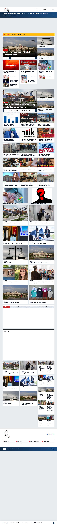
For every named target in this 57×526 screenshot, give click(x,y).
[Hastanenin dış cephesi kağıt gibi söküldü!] (11, 148)
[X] (49, 434)
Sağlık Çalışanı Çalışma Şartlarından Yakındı (9, 140)
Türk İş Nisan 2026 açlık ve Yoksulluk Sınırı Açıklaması (45, 140)
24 (34, 58)
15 (22, 58)
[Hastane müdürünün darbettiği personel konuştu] (41, 212)
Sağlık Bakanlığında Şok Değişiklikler (18, 34)
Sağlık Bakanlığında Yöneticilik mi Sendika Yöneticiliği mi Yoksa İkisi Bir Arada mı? (45, 184)
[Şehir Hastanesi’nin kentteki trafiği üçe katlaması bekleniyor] (15, 212)
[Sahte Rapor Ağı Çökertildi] (28, 162)
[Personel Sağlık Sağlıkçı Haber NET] (7, 9)
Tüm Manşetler (46, 441)
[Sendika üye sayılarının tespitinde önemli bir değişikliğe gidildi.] (45, 148)
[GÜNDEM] (53, 331)
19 (27, 58)
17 (24, 58)
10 (15, 58)
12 (18, 58)
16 (23, 58)
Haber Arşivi (19, 444)
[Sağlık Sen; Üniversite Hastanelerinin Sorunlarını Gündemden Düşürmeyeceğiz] (28, 148)
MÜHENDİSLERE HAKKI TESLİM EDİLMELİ (38, 243)
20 (29, 58)
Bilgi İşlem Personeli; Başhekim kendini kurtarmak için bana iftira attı (10, 184)
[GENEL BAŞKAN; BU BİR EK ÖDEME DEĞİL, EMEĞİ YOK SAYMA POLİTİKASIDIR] (28, 118)
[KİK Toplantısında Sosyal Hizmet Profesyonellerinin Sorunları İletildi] (11, 162)
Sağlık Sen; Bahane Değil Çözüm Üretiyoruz (12, 243)
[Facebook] (47, 434)
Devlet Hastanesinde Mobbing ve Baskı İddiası (44, 125)
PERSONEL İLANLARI (7, 16)
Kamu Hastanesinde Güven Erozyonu (11, 302)
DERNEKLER (15, 16)
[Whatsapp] (53, 434)
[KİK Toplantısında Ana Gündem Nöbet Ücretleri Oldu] (28, 177)
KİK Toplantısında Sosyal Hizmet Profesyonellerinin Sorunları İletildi (10, 170)
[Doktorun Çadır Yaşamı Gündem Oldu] (15, 272)
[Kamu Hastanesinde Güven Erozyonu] (15, 292)
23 (33, 58)
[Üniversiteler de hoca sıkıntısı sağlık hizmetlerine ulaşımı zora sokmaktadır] (41, 272)
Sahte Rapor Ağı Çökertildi (28, 169)
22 (31, 58)
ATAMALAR (26, 13)
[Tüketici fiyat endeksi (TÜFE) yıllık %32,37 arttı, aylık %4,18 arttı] (28, 133)
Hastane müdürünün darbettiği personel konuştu (40, 222)
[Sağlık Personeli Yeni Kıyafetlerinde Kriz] (41, 292)
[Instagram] (51, 434)
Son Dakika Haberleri (7, 444)
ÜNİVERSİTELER (38, 13)
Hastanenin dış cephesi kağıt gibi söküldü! (11, 155)
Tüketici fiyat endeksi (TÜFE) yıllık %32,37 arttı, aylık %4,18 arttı (28, 140)
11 (16, 58)
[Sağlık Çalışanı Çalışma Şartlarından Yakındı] (11, 133)
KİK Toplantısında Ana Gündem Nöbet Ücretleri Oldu (27, 184)
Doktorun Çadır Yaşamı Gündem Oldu (42, 408)
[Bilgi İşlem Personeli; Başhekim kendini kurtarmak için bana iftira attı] (11, 177)
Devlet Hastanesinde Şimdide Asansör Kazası (39, 262)
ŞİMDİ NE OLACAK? (7, 262)
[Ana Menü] (53, 16)
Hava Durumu (6, 441)
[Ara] (53, 14)
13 (19, 58)
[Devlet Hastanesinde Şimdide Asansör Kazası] (41, 252)
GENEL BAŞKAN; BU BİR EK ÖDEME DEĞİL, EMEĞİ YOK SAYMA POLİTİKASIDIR (28, 125)
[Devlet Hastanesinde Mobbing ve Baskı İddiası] (45, 118)
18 (26, 58)
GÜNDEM (5, 13)
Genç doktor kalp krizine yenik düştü (44, 170)
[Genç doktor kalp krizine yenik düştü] (45, 162)
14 (20, 58)
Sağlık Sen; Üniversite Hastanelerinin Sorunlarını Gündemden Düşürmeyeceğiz (28, 155)
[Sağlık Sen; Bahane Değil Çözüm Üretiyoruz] (15, 233)
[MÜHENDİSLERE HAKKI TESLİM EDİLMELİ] (41, 233)
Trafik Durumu (19, 441)
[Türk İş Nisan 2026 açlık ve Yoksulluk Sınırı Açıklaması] (45, 133)
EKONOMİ (32, 13)
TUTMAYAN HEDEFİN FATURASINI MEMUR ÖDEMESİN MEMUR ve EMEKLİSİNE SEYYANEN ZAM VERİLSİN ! (10, 125)
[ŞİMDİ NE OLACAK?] (15, 252)
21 (30, 58)
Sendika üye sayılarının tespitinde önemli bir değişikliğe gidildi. (44, 155)
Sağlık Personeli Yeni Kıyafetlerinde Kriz (38, 302)
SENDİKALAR (20, 13)
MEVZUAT (45, 13)
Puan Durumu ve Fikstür (34, 441)
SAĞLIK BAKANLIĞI (12, 13)
